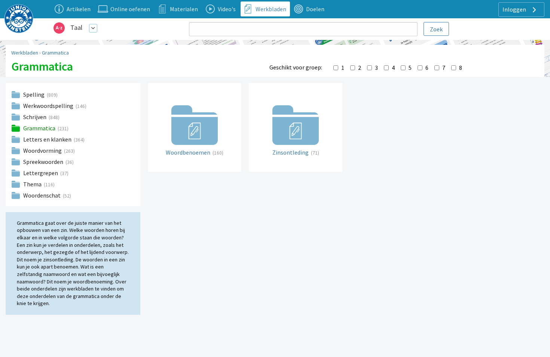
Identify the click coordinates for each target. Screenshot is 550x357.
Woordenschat (42, 195)
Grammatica (55, 52)
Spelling (34, 94)
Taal (76, 27)
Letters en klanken (48, 139)
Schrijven (35, 117)
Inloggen (514, 9)
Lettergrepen (41, 173)
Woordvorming (43, 150)
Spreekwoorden (43, 161)
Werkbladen (24, 52)
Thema (33, 184)
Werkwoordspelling (48, 105)
